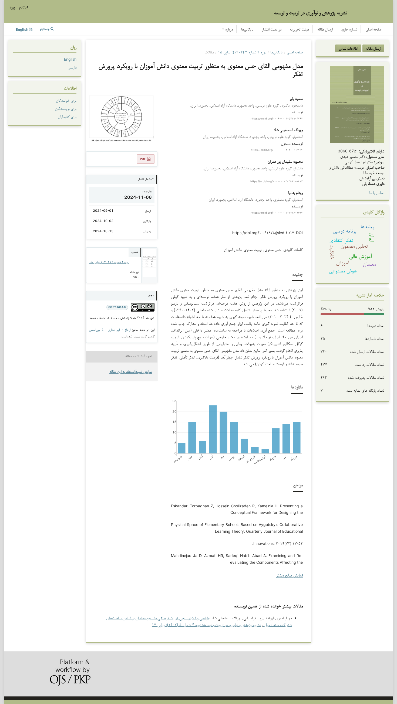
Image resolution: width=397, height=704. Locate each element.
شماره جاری (349, 30)
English (70, 59)
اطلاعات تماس (348, 48)
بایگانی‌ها (247, 30)
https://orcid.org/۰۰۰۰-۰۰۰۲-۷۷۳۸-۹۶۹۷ (277, 212)
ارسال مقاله (324, 30)
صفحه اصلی (373, 30)
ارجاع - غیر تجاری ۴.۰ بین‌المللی (109, 330)
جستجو (45, 29)
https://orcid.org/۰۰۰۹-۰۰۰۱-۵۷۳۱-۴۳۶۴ (277, 118)
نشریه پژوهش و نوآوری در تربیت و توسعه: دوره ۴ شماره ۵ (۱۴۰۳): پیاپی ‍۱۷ (206, 624)
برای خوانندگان (66, 100)
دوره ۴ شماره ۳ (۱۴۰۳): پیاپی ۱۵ (242, 52)
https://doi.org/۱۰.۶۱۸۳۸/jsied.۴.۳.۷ (263, 232)
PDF (143, 159)
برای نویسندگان (65, 108)
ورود (12, 8)
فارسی (72, 67)
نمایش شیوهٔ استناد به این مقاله (130, 372)
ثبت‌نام (23, 8)
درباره (228, 30)
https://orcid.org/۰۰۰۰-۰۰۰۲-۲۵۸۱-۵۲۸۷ (276, 181)
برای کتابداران (67, 116)
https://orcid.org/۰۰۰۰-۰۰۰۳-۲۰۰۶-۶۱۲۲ (277, 150)
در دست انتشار (271, 30)
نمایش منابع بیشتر (289, 575)
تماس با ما (376, 192)
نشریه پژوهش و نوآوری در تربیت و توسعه (310, 12)
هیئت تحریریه (299, 30)
